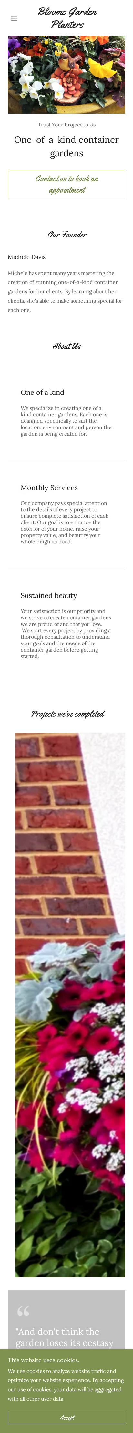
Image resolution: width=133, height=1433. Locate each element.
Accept (66, 1417)
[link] (67, 17)
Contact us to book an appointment (66, 184)
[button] (17, 18)
